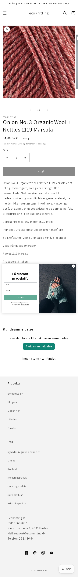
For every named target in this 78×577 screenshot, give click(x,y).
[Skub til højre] (47, 110)
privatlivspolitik (25, 304)
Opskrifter (14, 410)
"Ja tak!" (20, 297)
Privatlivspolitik (17, 503)
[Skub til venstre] (31, 110)
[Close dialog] (73, 266)
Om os (11, 460)
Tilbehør (13, 419)
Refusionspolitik (17, 477)
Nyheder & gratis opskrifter (24, 452)
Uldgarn (12, 402)
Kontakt (12, 469)
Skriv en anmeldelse (39, 346)
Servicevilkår (15, 495)
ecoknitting (42, 570)
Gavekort (13, 428)
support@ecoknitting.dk (29, 533)
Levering (22, 144)
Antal (6, 150)
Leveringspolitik (17, 486)
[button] (5, 13)
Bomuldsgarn (15, 393)
